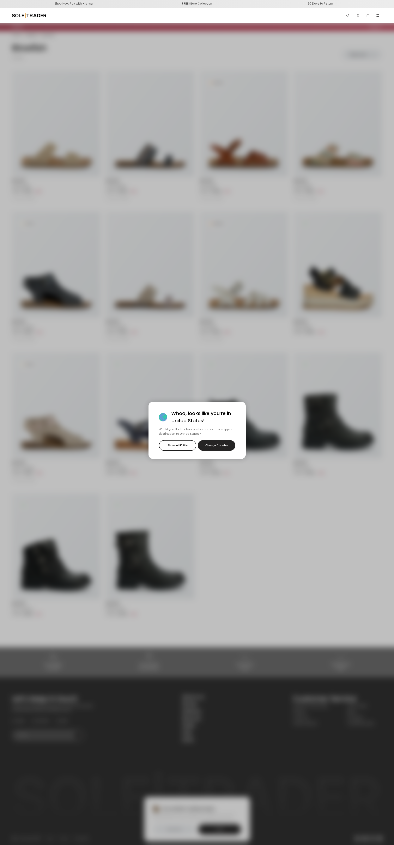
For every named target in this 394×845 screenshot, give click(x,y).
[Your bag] (368, 15)
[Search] (348, 15)
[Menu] (378, 15)
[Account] (358, 15)
